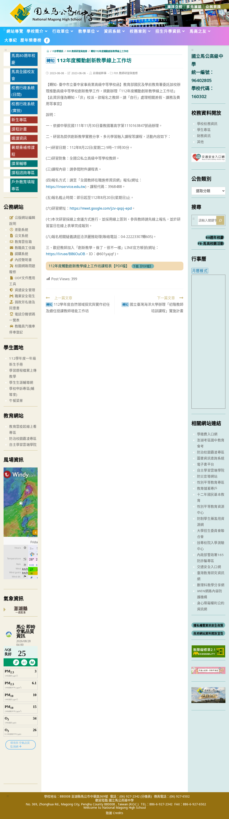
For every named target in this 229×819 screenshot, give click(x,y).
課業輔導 (19, 163)
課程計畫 (19, 129)
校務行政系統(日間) (23, 91)
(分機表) (146, 796)
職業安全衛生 (24, 296)
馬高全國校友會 (23, 75)
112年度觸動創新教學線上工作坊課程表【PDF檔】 (89, 265)
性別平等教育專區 (210, 482)
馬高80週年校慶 (23, 59)
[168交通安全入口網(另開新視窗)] (208, 158)
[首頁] (48, 51)
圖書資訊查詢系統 (210, 458)
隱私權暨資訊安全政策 (208, 625)
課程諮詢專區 (23, 172)
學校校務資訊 (207, 123)
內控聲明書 (23, 259)
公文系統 (21, 235)
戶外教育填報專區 (23, 185)
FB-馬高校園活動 (211, 243)
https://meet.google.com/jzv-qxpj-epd (101, 208)
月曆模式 (200, 270)
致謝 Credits (114, 813)
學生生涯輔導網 (21, 382)
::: (4, 29)
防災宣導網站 (207, 476)
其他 (200, 141)
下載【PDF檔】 (143, 266)
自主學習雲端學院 (22, 444)
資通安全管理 (24, 290)
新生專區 (19, 119)
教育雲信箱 (23, 241)
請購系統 (21, 253)
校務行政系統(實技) (23, 107)
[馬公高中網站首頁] (51, 13)
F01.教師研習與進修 (126, 73)
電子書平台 (205, 464)
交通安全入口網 (209, 566)
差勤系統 (21, 229)
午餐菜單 (16, 400)
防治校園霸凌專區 (22, 438)
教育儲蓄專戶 (207, 488)
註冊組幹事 (99, 73)
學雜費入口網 (207, 434)
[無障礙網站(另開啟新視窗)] (208, 651)
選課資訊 (19, 138)
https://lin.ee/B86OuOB (65, 253)
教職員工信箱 (24, 247)
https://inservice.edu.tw (65, 186)
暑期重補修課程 (23, 151)
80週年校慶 (215, 237)
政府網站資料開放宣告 (208, 633)
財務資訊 (204, 135)
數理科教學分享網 (210, 585)
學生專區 (204, 129)
